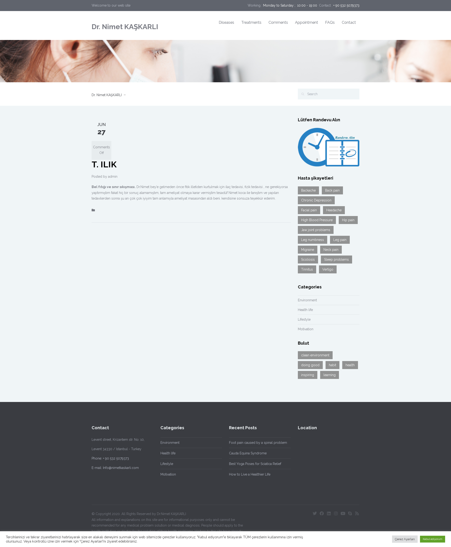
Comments (278, 22)
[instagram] (336, 513)
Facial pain (309, 210)
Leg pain (339, 240)
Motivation (305, 329)
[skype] (350, 513)
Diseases (226, 22)
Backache (308, 190)
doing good (310, 365)
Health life (305, 310)
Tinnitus (307, 269)
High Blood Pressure (317, 220)
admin (112, 176)
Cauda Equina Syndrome (248, 453)
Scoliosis (308, 259)
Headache (334, 210)
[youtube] (343, 513)
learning (329, 375)
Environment (307, 300)
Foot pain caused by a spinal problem (258, 443)
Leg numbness (312, 240)
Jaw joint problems (315, 230)
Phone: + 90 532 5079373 (110, 458)
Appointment (306, 22)
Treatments (251, 22)
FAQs (330, 22)
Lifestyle (304, 319)
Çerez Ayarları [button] (405, 539)
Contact (349, 22)
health (350, 365)
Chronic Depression (316, 200)
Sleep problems (336, 259)
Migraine (307, 250)
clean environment (315, 355)
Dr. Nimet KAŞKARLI (125, 27)
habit (332, 365)
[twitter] (314, 513)
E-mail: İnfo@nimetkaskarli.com (115, 468)
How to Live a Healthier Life (249, 474)
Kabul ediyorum (432, 539)
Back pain (332, 190)
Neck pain (330, 250)
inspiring (307, 375)
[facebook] (321, 513)
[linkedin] (329, 513)
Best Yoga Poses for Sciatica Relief (255, 464)
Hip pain (348, 220)
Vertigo (327, 269)
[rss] (357, 513)
